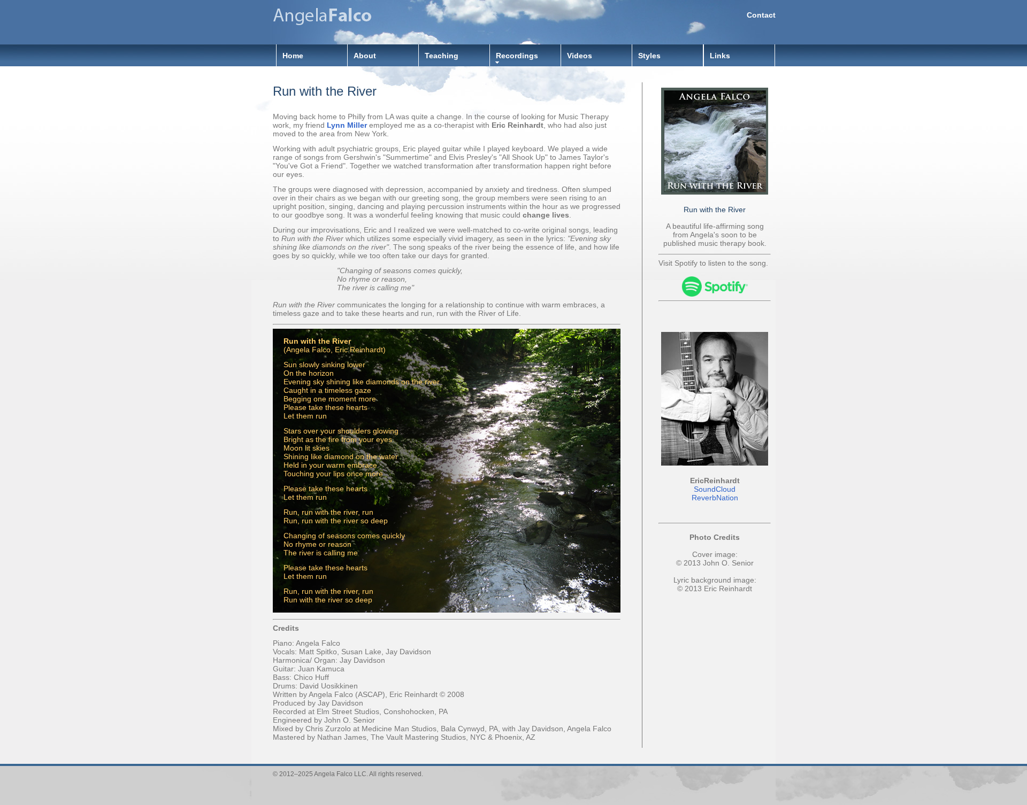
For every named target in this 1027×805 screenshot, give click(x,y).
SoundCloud (714, 489)
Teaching (441, 55)
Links (720, 55)
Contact (761, 15)
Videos (579, 55)
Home (292, 55)
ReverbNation (715, 497)
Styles (649, 55)
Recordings (517, 55)
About (365, 55)
